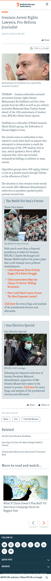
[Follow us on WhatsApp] (4, 551)
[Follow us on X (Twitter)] (30, 544)
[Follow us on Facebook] (37, 544)
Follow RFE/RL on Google (31, 577)
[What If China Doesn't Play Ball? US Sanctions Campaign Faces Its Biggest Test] (25, 488)
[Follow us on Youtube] (4, 544)
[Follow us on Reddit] (11, 544)
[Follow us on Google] (24, 544)
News (5, 12)
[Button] (45, 40)
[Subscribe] (11, 551)
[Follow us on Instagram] (17, 544)
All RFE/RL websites (9, 577)
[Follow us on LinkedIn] (43, 544)
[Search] (46, 577)
